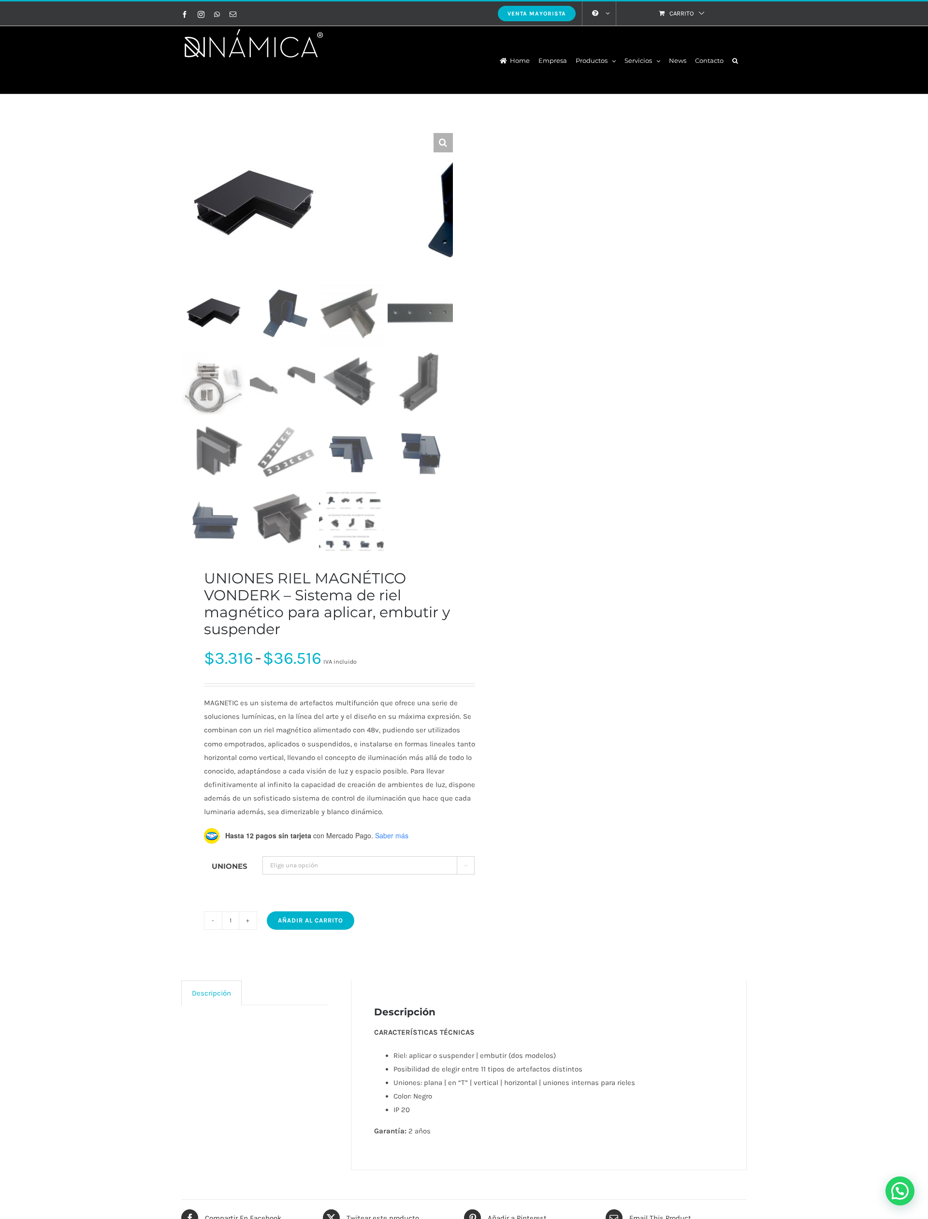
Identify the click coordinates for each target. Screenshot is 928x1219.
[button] (735, 60)
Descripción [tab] (211, 993)
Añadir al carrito (310, 920)
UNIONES (229, 866)
